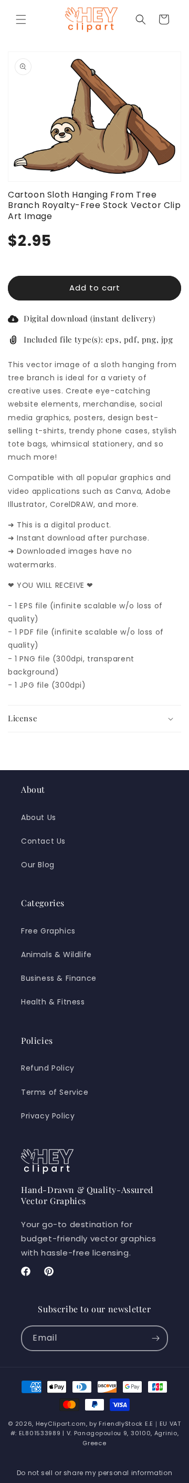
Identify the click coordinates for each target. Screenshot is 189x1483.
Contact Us (43, 841)
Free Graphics (48, 931)
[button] (21, 19)
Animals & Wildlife (56, 954)
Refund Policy (48, 1068)
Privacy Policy (48, 1116)
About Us (38, 817)
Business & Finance (59, 978)
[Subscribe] (155, 1338)
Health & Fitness (53, 1002)
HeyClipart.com (61, 1423)
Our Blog (38, 864)
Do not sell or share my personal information (94, 1472)
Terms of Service (55, 1092)
